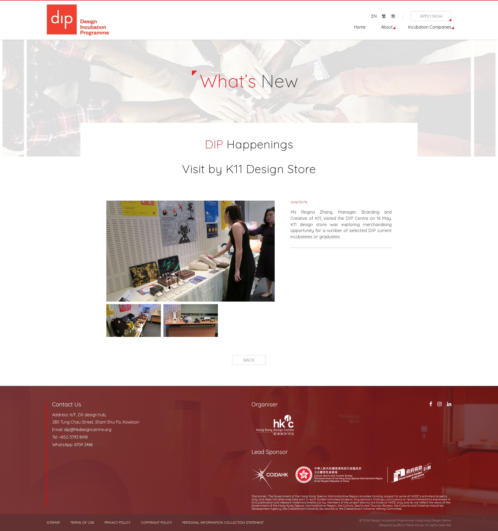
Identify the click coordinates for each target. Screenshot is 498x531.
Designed (385, 525)
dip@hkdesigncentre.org (87, 429)
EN (374, 16)
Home (359, 27)
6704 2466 (83, 444)
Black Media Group (410, 525)
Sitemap (53, 522)
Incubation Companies (429, 27)
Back (249, 360)
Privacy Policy (117, 522)
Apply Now (431, 16)
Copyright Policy (156, 522)
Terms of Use (82, 522)
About (387, 27)
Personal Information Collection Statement (223, 522)
